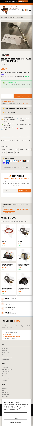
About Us (4, 388)
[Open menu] (30, 10)
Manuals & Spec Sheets (9, 212)
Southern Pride (11, 321)
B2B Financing (5, 378)
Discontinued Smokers (7, 375)
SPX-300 (17, 152)
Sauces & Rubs (5, 359)
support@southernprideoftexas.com (12, 336)
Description (6, 136)
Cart (23, 10)
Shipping (14, 136)
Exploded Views (5, 373)
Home (2, 15)
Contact (4, 390)
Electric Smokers (6, 352)
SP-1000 (10, 149)
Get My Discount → (24, 190)
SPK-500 (3, 152)
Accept (16, 414)
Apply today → (26, 103)
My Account (5, 392)
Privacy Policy (5, 396)
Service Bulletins (6, 371)
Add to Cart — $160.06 (23, 96)
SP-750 (21, 149)
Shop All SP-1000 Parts (9, 209)
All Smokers (5, 348)
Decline (16, 418)
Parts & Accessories (7, 357)
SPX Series (10, 152)
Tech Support (5, 367)
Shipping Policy (5, 394)
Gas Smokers (5, 350)
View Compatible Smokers (22, 209)
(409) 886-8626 (8, 334)
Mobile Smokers (6, 355)
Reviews (29, 136)
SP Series (4, 149)
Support (21, 136)
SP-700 (16, 149)
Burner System (7, 15)
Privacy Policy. (15, 409)
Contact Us (4, 380)
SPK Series (28, 149)
